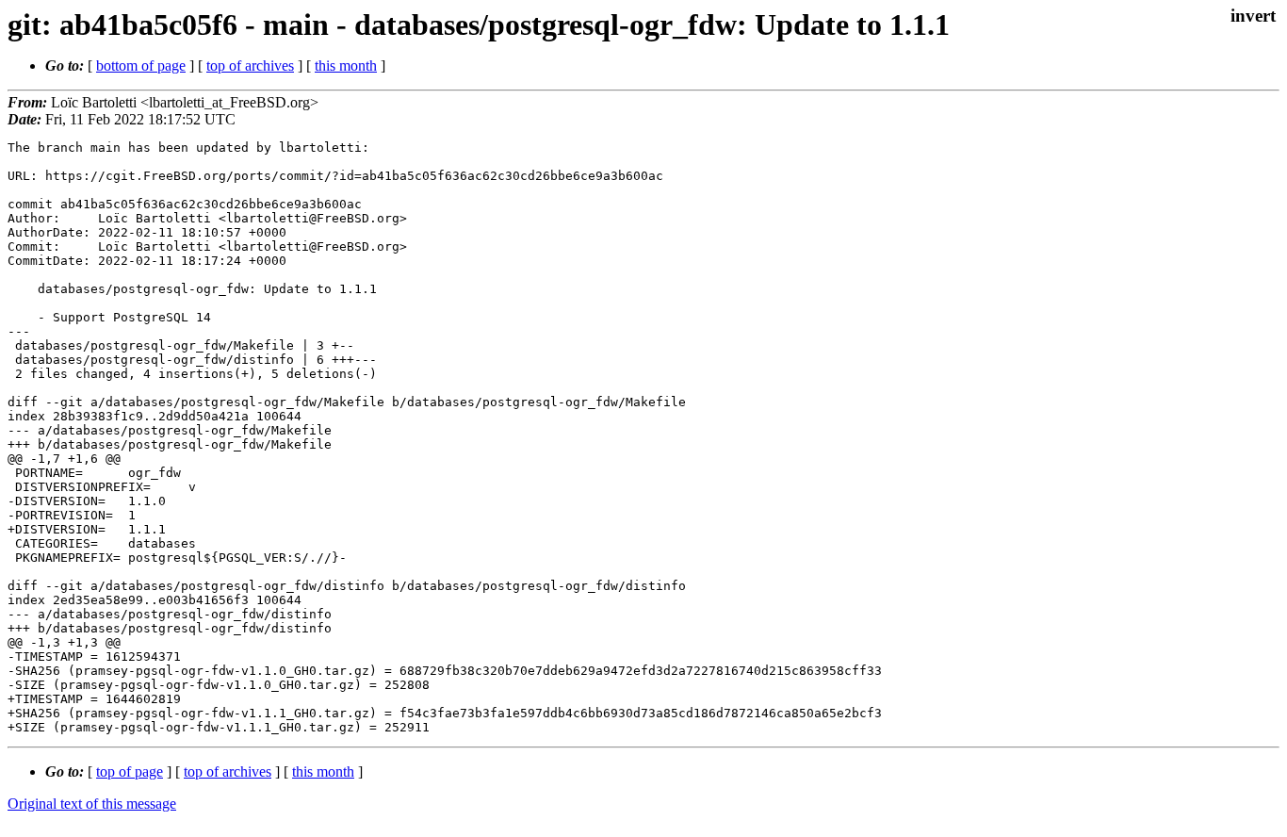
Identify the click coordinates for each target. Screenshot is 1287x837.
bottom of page (141, 65)
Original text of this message (92, 804)
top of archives (250, 65)
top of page (129, 771)
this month (346, 65)
